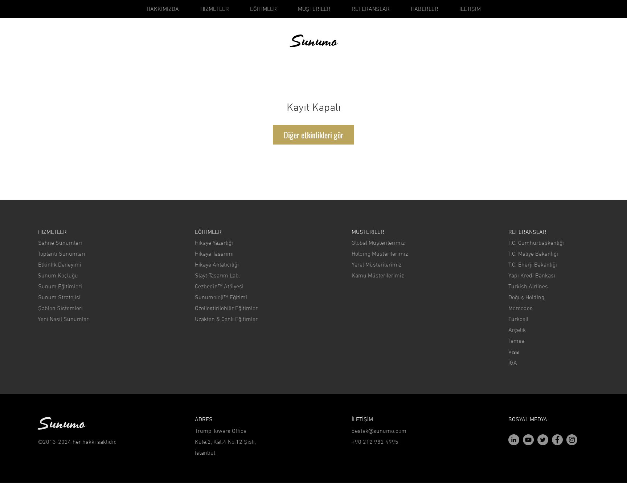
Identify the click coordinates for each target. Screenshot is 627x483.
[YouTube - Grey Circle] (528, 439)
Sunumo (313, 41)
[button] (78, 442)
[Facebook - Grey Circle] (557, 439)
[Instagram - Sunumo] (571, 439)
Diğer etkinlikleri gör (313, 135)
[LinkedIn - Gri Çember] (513, 439)
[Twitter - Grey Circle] (542, 439)
